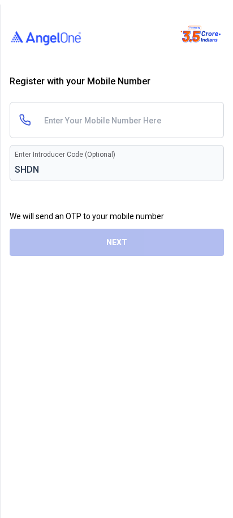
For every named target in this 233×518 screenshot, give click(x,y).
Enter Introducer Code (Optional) (65, 155)
